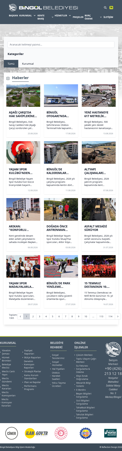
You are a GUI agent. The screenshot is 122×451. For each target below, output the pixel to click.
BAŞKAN (13, 15)
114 (110, 316)
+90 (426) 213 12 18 (113, 371)
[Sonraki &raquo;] (118, 316)
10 (86, 316)
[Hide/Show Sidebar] (8, 78)
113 (101, 316)
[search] (105, 7)
